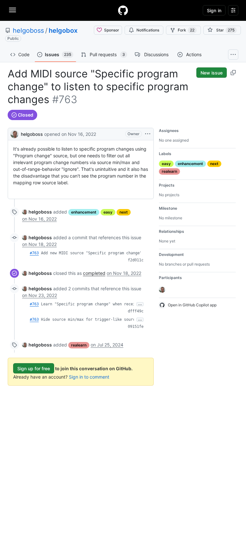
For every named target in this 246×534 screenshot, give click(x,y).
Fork (186, 30)
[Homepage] (123, 10)
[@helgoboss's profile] (14, 133)
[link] (37, 211)
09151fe (136, 326)
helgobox (63, 30)
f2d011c (136, 260)
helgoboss (28, 30)
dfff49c (136, 311)
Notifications (147, 30)
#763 (34, 253)
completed (94, 273)
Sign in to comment (89, 377)
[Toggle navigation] (12, 10)
